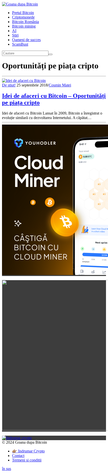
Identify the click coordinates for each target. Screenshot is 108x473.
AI (14, 31)
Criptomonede (23, 17)
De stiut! (9, 85)
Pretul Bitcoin (23, 13)
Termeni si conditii (26, 460)
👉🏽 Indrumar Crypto (28, 451)
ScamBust (20, 44)
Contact (18, 455)
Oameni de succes (26, 40)
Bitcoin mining (24, 26)
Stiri (15, 35)
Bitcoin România (25, 22)
